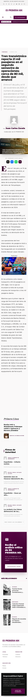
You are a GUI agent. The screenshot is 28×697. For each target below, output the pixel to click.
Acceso (4, 668)
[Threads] (11, 4)
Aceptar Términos (18, 691)
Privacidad (6, 691)
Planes (4, 665)
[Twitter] (3, 4)
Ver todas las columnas (14, 522)
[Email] (24, 4)
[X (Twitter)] (7, 161)
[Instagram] (9, 4)
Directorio (18, 656)
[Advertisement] (14, 36)
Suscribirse (20, 17)
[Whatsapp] (21, 4)
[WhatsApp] (16, 161)
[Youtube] (16, 4)
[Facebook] (6, 4)
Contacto (17, 654)
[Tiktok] (14, 4)
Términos (4, 656)
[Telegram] (19, 4)
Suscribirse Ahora (14, 566)
